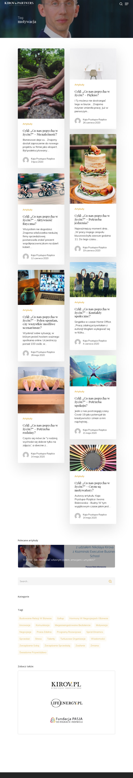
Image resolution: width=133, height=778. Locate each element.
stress (38, 638)
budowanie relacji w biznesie (35, 618)
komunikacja (42, 625)
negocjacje (25, 631)
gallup (60, 618)
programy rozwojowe (69, 631)
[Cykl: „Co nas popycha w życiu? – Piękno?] (93, 88)
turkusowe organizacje (72, 638)
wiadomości (98, 638)
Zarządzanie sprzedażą (57, 645)
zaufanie (80, 645)
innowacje (24, 625)
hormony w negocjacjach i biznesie (88, 618)
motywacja (102, 625)
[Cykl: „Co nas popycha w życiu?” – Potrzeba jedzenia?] (93, 195)
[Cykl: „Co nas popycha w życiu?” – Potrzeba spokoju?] (93, 397)
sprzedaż (24, 638)
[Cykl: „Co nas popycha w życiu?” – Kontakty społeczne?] (93, 306)
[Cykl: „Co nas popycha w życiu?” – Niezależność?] (41, 108)
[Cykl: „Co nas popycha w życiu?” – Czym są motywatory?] (93, 484)
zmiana (95, 645)
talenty (51, 638)
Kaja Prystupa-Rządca (43, 158)
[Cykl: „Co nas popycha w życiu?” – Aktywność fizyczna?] (41, 219)
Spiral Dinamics (94, 631)
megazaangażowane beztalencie (73, 625)
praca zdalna (44, 631)
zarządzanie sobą (29, 645)
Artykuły (27, 123)
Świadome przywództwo (32, 652)
